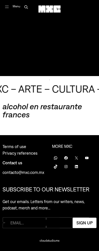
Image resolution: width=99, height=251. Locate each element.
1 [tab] (49, 79)
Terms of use (14, 146)
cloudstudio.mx (49, 240)
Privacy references (20, 153)
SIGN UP (84, 222)
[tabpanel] (49, 38)
